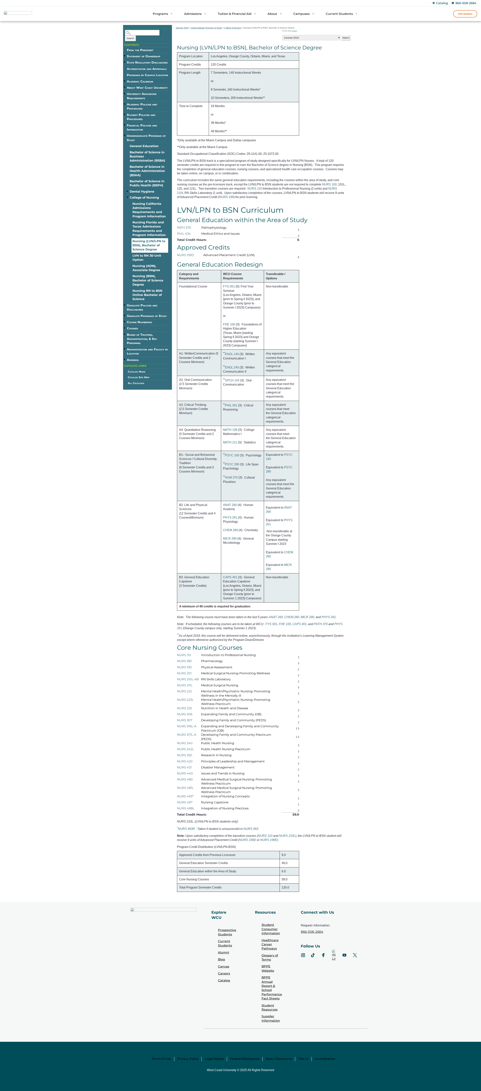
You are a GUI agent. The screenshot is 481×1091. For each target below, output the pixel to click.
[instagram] (303, 955)
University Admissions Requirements (142, 96)
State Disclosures (279, 1059)
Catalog (442, 3)
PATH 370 (184, 227)
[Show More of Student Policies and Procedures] (125, 114)
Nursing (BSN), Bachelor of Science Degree (147, 280)
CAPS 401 (230, 577)
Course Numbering (139, 322)
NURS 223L (185, 700)
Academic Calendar (140, 81)
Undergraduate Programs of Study (146, 138)
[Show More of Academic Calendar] (125, 81)
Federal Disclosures (244, 1059)
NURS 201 (184, 673)
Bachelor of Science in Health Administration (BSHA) (147, 171)
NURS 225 (184, 708)
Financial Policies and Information (142, 127)
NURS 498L (185, 808)
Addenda (133, 360)
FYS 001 (229, 286)
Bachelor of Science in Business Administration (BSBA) (147, 156)
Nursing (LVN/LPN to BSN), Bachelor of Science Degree (148, 245)
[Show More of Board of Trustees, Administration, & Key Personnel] (125, 334)
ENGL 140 (232, 354)
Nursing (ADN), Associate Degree (146, 268)
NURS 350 (184, 755)
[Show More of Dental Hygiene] (128, 191)
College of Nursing (144, 197)
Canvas (223, 966)
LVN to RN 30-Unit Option (146, 258)
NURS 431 (184, 767)
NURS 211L (184, 685)
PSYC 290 (232, 464)
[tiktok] (312, 955)
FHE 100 (229, 324)
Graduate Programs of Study (147, 316)
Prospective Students (227, 932)
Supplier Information (271, 1018)
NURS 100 (329, 184)
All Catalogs (136, 383)
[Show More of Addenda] (125, 359)
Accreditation (325, 1059)
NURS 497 (184, 802)
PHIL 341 (231, 405)
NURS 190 (184, 667)
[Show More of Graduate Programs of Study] (125, 315)
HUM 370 (231, 477)
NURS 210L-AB (188, 679)
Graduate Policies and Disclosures (142, 307)
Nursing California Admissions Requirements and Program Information (149, 210)
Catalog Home (136, 371)
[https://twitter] (354, 955)
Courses (132, 328)
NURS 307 (184, 720)
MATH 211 (230, 442)
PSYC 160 (232, 455)
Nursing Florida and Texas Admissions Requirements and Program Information (149, 229)
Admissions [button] (193, 14)
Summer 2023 (182, 28)
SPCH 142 (232, 380)
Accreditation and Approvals (146, 69)
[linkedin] (333, 955)
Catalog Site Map (138, 377)
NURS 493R (186, 828)
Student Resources (270, 1007)
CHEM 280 (230, 530)
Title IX (303, 1059)
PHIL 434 (184, 233)
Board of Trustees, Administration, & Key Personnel (142, 339)
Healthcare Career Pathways (270, 944)
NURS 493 (251, 828)
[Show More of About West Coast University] (125, 87)
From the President (140, 50)
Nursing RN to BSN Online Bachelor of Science (147, 295)
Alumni (223, 952)
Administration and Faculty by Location (147, 351)
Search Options (161, 33)
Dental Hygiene (142, 191)
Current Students (225, 943)
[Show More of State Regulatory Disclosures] (125, 62)
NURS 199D (185, 255)
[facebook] (323, 955)
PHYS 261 (230, 517)
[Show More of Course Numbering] (125, 321)
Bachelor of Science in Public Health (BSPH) (147, 183)
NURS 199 (226, 197)
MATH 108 (230, 429)
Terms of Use (161, 1059)
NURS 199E (268, 839)
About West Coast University (147, 87)
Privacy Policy (187, 1059)
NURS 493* (185, 796)
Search (130, 38)
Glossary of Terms (270, 957)
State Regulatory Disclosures (147, 62)
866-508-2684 (465, 3)
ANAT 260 (230, 505)
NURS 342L (185, 749)
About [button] (272, 14)
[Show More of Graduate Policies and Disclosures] (125, 305)
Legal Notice (214, 1059)
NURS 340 (185, 743)
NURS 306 (184, 714)
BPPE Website (268, 968)
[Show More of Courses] (125, 328)
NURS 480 (185, 779)
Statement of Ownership (143, 56)
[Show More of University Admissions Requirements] (125, 93)
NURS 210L (287, 835)
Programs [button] (160, 14)
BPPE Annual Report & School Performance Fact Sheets (272, 988)
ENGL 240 (232, 367)
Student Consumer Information (271, 929)
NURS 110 (254, 188)
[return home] (18, 14)
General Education (144, 146)
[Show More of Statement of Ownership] (125, 56)
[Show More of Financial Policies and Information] (125, 125)
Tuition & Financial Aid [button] (234, 14)
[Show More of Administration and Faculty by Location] (125, 349)
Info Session (465, 13)
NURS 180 (184, 661)
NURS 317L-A (186, 734)
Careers (224, 973)
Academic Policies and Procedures (142, 106)
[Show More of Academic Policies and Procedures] (125, 104)
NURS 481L (185, 788)
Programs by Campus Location (147, 75)
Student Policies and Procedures (141, 117)
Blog (221, 959)
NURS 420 (185, 761)
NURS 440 (185, 773)
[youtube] (344, 955)
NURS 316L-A (186, 726)
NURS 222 (184, 691)
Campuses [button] (301, 14)
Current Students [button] (339, 14)
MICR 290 (230, 538)
